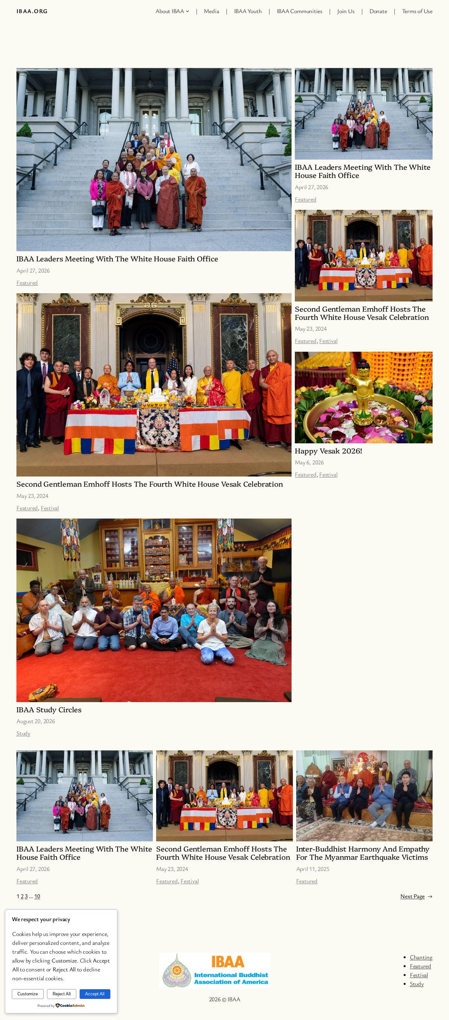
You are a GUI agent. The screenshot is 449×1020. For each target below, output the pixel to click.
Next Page (416, 896)
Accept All (95, 993)
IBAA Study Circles (49, 709)
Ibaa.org (32, 11)
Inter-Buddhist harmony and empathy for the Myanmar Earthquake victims (363, 853)
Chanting (421, 957)
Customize (27, 993)
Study (23, 733)
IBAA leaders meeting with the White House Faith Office (117, 259)
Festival (50, 508)
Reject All (62, 993)
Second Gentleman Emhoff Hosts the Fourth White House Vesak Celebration (149, 484)
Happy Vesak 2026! (328, 451)
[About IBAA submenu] (187, 11)
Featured (27, 282)
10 (37, 896)
